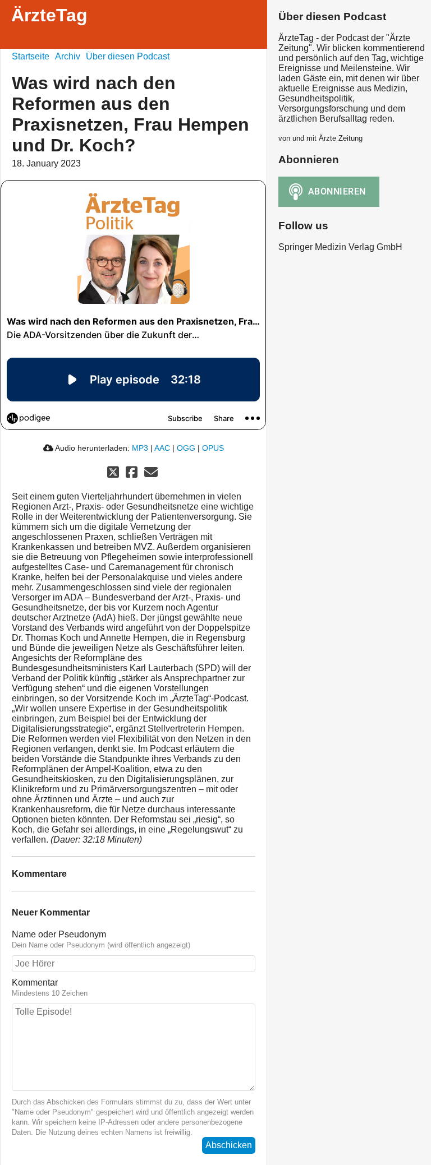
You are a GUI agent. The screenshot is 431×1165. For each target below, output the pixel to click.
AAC (162, 447)
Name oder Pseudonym (59, 934)
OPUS (213, 447)
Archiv (67, 56)
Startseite (30, 56)
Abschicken (228, 1145)
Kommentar (35, 982)
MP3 (140, 447)
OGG (186, 447)
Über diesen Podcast (127, 56)
